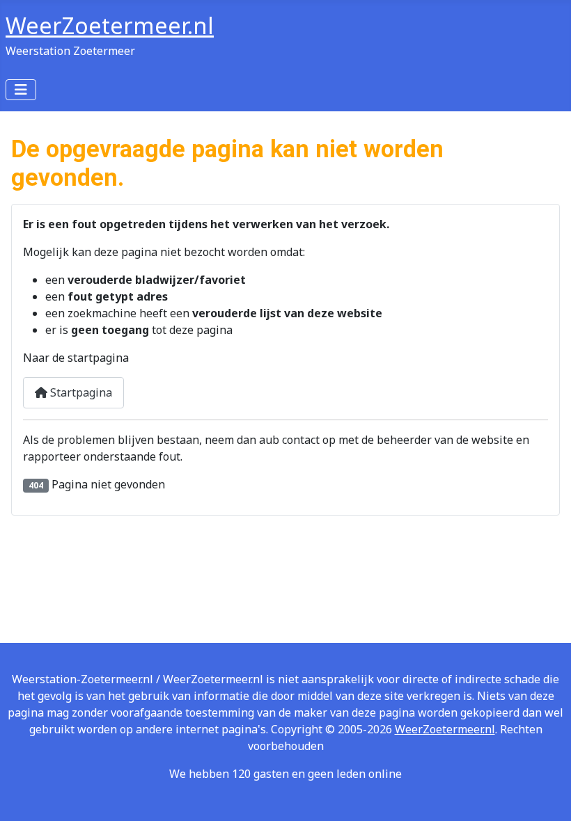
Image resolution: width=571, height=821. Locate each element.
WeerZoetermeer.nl (445, 729)
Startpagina (79, 392)
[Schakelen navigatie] (21, 89)
